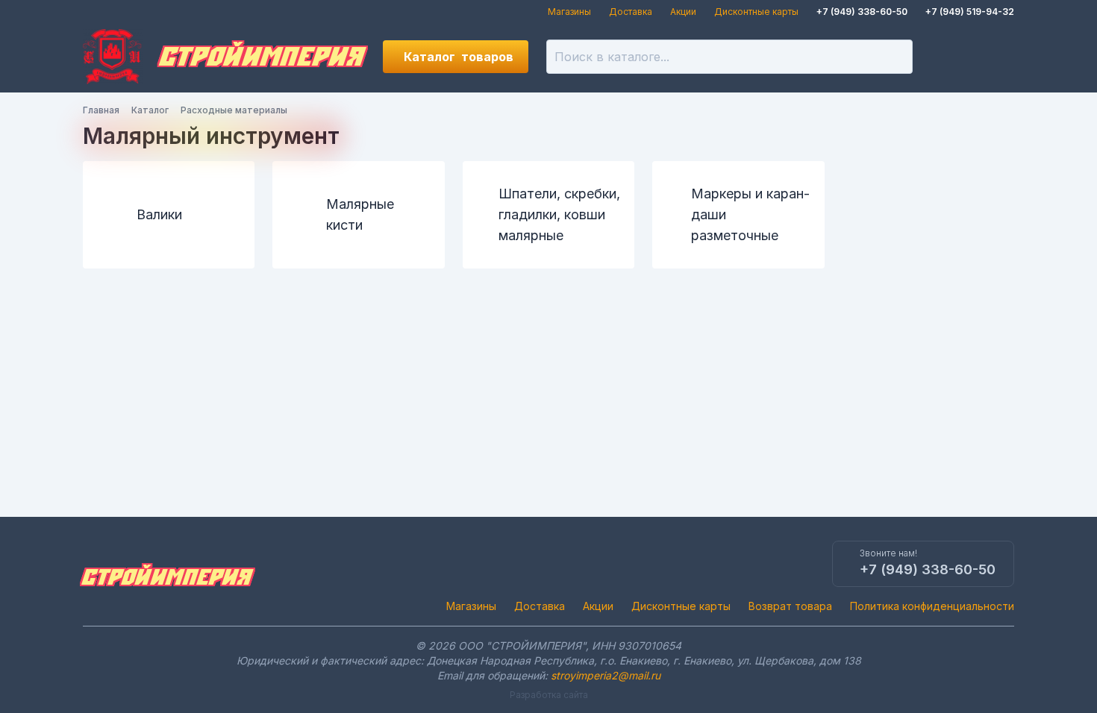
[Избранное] (947, 56)
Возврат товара (790, 606)
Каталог (458, 56)
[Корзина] (997, 56)
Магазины (569, 11)
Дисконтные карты (756, 11)
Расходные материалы (234, 110)
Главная (101, 110)
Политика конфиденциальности (932, 606)
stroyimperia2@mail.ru (605, 675)
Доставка (630, 11)
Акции (683, 11)
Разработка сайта (549, 694)
